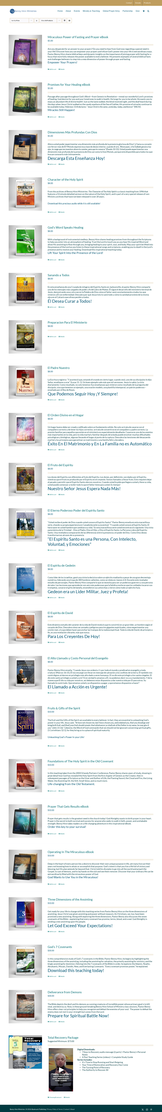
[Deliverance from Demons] (25, 1006)
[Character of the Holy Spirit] (25, 194)
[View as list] (69, 20)
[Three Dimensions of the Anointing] (25, 914)
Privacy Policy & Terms (55, 1109)
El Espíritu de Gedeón (61, 565)
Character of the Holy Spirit (65, 179)
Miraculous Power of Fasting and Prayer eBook (78, 37)
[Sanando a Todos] (25, 289)
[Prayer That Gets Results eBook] (25, 821)
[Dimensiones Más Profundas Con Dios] (25, 146)
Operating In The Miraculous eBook (71, 852)
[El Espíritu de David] (25, 627)
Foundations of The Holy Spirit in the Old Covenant (80, 761)
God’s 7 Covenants (60, 947)
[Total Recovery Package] (25, 1052)
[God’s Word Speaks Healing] (25, 242)
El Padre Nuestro (59, 368)
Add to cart (52, 69)
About (72, 1109)
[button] (148, 11)
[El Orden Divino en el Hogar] (25, 429)
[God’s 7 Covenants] (25, 961)
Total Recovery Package (63, 1037)
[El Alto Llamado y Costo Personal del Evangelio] (25, 672)
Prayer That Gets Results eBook (68, 806)
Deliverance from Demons (65, 992)
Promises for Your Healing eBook (69, 84)
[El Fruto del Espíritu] (25, 479)
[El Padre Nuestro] (25, 382)
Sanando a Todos (58, 275)
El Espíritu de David (60, 613)
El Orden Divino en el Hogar (66, 415)
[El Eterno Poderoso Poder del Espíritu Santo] (25, 525)
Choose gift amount (55, 1097)
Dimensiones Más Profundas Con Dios (72, 132)
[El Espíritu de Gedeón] (25, 580)
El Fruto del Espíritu (60, 465)
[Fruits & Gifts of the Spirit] (25, 722)
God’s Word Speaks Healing (65, 227)
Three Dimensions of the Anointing (70, 899)
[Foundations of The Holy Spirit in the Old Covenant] (25, 775)
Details (62, 69)
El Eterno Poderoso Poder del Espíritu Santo (76, 510)
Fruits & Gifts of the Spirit (64, 708)
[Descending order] (36, 20)
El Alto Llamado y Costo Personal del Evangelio (78, 658)
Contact (66, 1109)
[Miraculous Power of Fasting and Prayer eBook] (25, 51)
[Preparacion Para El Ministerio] (25, 337)
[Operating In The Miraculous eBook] (25, 866)
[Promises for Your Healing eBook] (25, 99)
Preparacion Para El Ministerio (67, 322)
